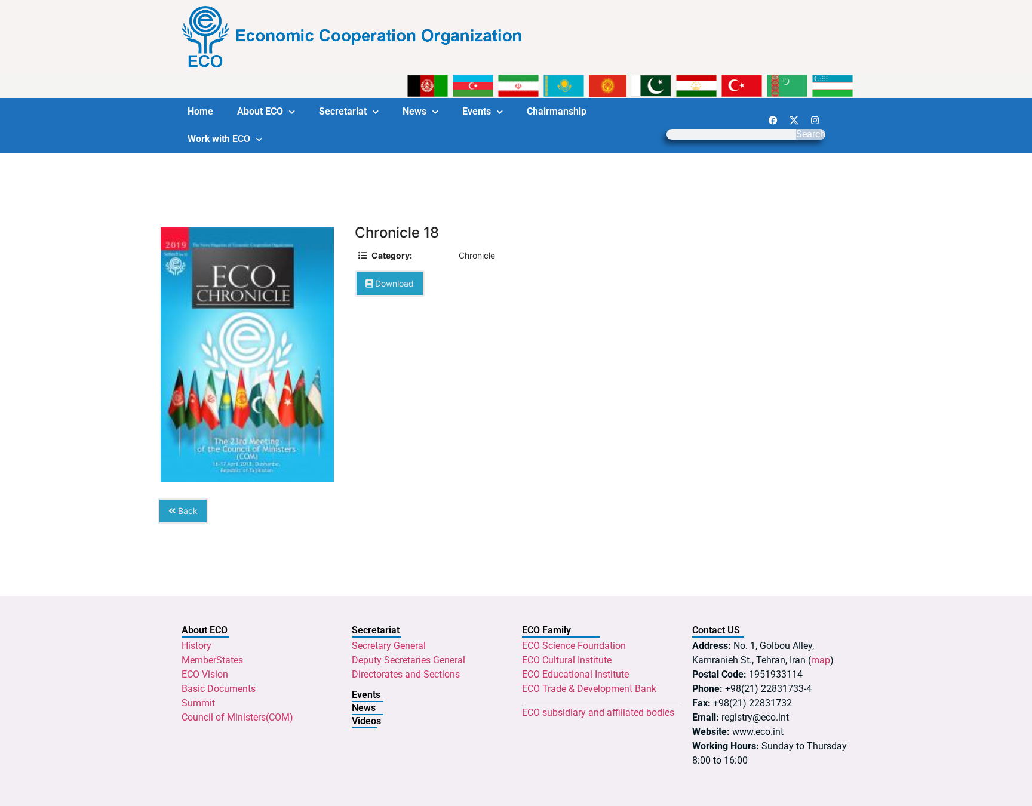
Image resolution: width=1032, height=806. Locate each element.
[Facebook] (773, 120)
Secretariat (343, 111)
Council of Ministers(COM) (237, 717)
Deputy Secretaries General (408, 660)
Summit (198, 703)
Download (393, 283)
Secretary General (389, 645)
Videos (366, 721)
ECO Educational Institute (575, 674)
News (414, 111)
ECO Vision (205, 674)
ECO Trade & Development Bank (589, 688)
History (196, 645)
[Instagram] (815, 120)
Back (187, 511)
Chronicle (477, 255)
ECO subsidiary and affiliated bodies (598, 712)
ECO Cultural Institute (567, 660)
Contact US (716, 630)
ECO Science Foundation (574, 645)
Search (810, 134)
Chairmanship (556, 111)
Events (476, 111)
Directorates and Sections (406, 674)
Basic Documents (219, 688)
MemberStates (212, 660)
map (820, 660)
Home (200, 111)
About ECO (260, 111)
